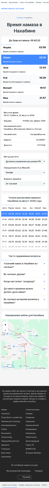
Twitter (24, 374)
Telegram (30, 374)
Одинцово (30, 421)
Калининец (30, 433)
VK (12, 374)
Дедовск (5, 445)
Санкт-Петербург (27, 2)
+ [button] (5, 324)
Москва (4, 2)
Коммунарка (31, 429)
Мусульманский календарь (19, 471)
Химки (4, 410)
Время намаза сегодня (12, 9)
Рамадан (39, 471)
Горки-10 (30, 445)
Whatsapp (36, 374)
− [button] (5, 330)
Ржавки (29, 413)
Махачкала (13, 2)
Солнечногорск (32, 410)
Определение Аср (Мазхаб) (17, 168)
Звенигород (31, 437)
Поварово (30, 417)
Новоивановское (8, 425)
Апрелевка (6, 457)
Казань (38, 2)
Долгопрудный (32, 441)
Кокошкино (6, 433)
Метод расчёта (11, 157)
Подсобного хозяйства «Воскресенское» (12, 417)
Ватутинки (6, 453)
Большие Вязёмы (33, 453)
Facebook (18, 374)
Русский (26, 477)
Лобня (4, 429)
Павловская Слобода (10, 421)
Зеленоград (6, 437)
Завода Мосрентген (10, 441)
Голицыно (5, 449)
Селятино (5, 413)
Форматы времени (12, 179)
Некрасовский (32, 425)
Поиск (46, 8)
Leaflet (31, 368)
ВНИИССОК (31, 449)
